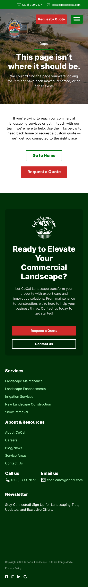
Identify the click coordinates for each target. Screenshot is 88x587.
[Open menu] (77, 19)
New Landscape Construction (28, 404)
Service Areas (15, 455)
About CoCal (15, 432)
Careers (11, 440)
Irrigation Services (19, 396)
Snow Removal (16, 412)
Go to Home (44, 155)
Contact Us (44, 344)
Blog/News (13, 448)
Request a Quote (51, 19)
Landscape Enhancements (25, 389)
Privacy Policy (13, 568)
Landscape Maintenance (24, 381)
